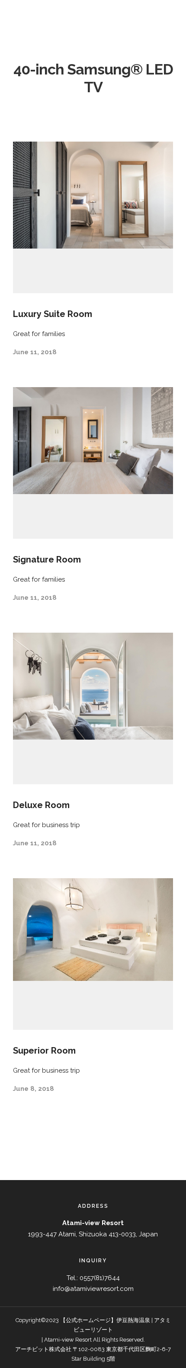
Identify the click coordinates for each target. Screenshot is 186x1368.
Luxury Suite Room (52, 314)
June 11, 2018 (35, 352)
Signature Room (47, 559)
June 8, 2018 (33, 1089)
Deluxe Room (41, 805)
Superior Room (44, 1050)
